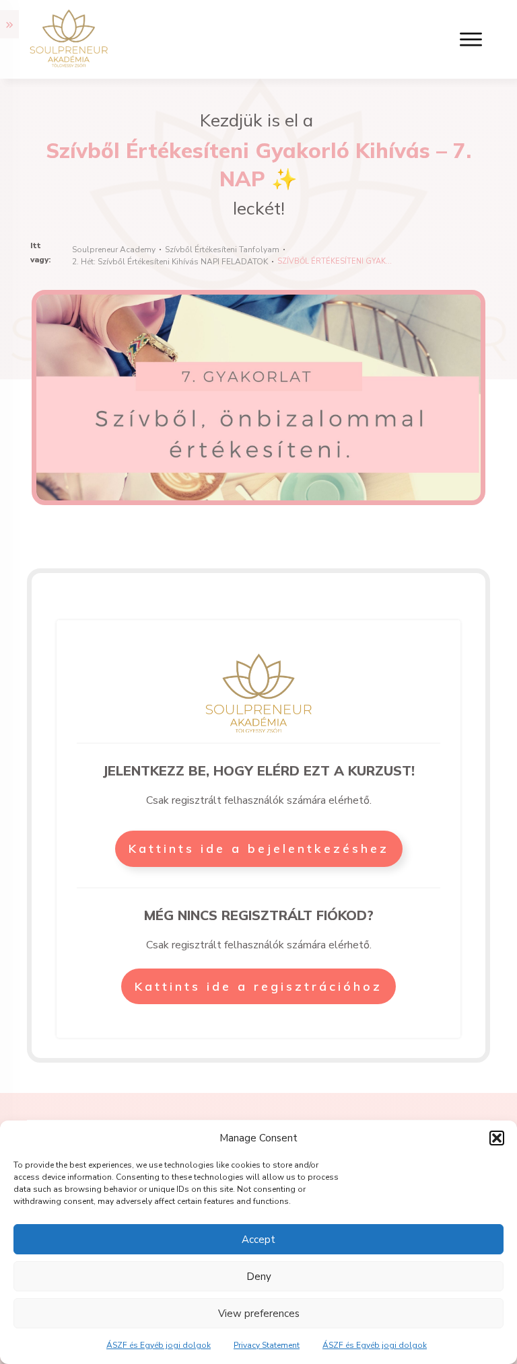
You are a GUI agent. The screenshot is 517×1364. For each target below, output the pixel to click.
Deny (258, 1276)
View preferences (259, 1313)
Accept (258, 1239)
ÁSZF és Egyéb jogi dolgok (158, 1345)
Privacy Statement (267, 1345)
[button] (497, 1138)
